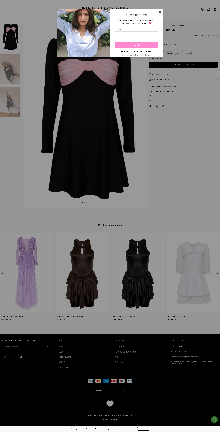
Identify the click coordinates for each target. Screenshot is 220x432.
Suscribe (136, 45)
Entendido (143, 429)
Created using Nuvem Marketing (136, 55)
